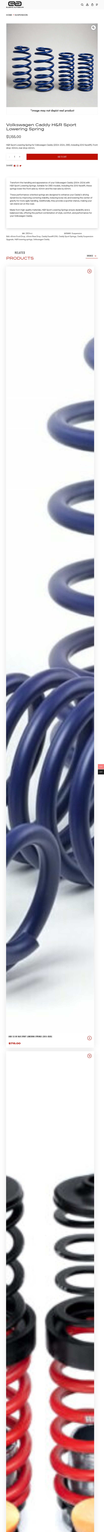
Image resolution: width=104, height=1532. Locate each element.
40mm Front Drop (17, 236)
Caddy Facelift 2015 (50, 236)
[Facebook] (14, 165)
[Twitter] (17, 165)
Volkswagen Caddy (41, 239)
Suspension (21, 15)
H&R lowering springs (23, 239)
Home (9, 15)
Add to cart (62, 157)
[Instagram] (20, 165)
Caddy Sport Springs (67, 236)
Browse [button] (90, 256)
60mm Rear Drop (33, 236)
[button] (97, 4)
